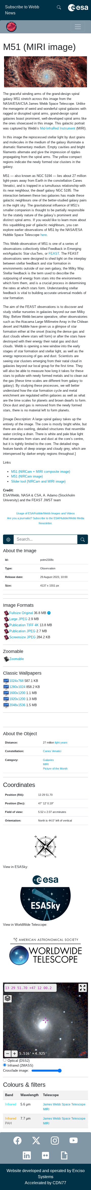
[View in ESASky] (45, 895)
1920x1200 (17, 699)
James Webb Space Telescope (64, 1104)
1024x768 (16, 681)
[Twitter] (36, 1140)
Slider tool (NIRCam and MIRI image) (38, 481)
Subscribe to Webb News (22, 10)
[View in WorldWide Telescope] (45, 951)
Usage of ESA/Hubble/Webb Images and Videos (45, 513)
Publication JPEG (22, 631)
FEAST (54, 253)
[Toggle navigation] (78, 27)
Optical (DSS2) (19, 1061)
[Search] (59, 10)
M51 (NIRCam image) (27, 476)
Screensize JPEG (22, 637)
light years (61, 742)
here (43, 235)
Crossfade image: (16, 1070)
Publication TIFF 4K (24, 625)
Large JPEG (18, 619)
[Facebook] (17, 1140)
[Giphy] (64, 1155)
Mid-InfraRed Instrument (57, 128)
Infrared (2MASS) (20, 1065)
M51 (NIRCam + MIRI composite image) (40, 471)
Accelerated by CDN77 (45, 1183)
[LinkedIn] (26, 1155)
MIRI (46, 764)
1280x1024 (17, 687)
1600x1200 (17, 693)
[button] (49, 613)
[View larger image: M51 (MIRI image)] (45, 71)
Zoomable (16, 659)
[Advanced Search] (8, 539)
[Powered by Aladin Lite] (83, 1054)
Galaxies (48, 759)
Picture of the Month (55, 768)
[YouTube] (73, 1140)
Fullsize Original (21, 613)
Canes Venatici (52, 751)
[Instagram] (55, 1140)
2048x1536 (17, 705)
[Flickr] (45, 1155)
